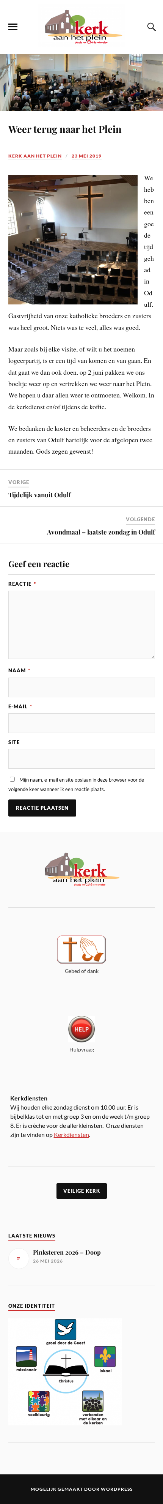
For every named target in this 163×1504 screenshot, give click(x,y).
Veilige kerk (81, 1191)
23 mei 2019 (87, 156)
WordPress (117, 1489)
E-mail (20, 706)
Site (14, 742)
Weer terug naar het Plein (65, 128)
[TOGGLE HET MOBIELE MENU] (12, 27)
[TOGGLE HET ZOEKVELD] (150, 27)
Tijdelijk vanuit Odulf (39, 494)
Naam (19, 670)
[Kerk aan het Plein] (81, 42)
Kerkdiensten (71, 1134)
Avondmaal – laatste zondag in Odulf (101, 532)
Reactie (22, 584)
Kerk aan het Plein (35, 156)
